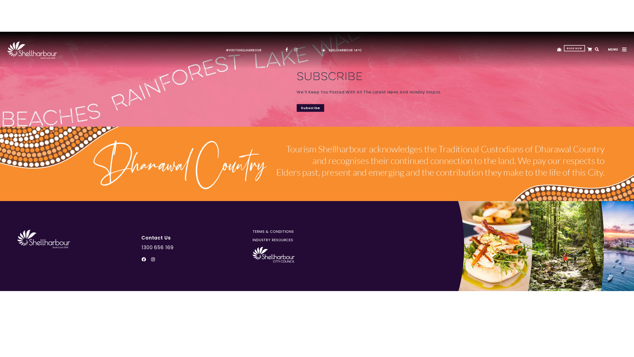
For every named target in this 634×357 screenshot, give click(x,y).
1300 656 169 (157, 247)
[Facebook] (144, 259)
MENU (613, 49)
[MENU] (624, 49)
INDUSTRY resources (273, 240)
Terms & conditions (273, 231)
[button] (597, 49)
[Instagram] (153, 259)
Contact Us (156, 238)
